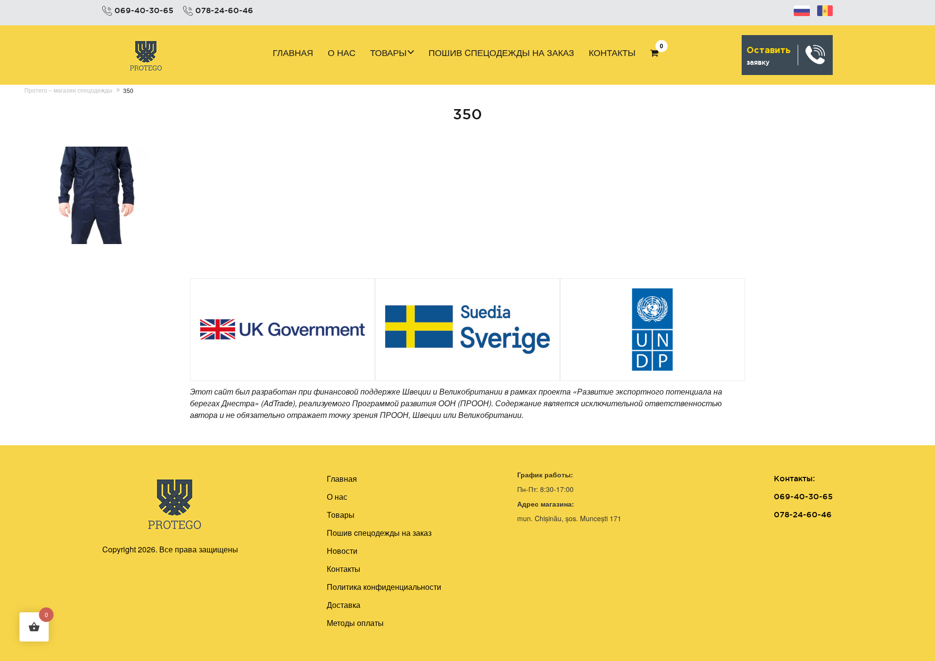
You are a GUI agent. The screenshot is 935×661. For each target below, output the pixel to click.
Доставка (343, 604)
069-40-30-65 (143, 10)
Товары (388, 52)
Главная (293, 52)
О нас (341, 52)
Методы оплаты (355, 622)
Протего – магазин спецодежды (68, 90)
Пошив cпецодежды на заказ (501, 52)
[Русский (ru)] (802, 9)
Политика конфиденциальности (384, 586)
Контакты (612, 52)
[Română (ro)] (825, 9)
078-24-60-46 (224, 10)
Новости (342, 550)
